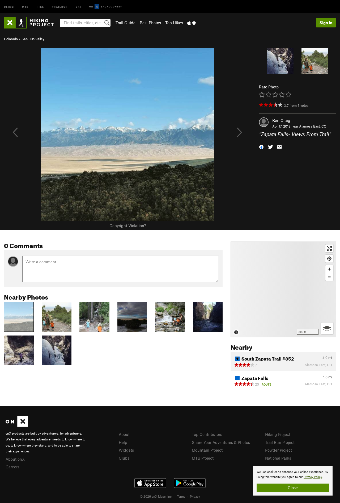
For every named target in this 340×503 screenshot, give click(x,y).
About (124, 434)
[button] (261, 147)
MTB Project (203, 458)
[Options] (327, 328)
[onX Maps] (17, 425)
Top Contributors (207, 434)
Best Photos (150, 22)
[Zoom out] (329, 277)
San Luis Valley (33, 39)
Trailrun (60, 6)
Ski (78, 6)
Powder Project (278, 450)
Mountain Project (207, 450)
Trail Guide (125, 22)
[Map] (283, 289)
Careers (12, 466)
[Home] (31, 22)
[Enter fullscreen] (329, 248)
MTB (25, 6)
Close (293, 487)
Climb (9, 6)
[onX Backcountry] (105, 7)
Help (123, 442)
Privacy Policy (313, 477)
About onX (15, 459)
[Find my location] (329, 259)
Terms (181, 496)
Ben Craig (281, 120)
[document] (293, 480)
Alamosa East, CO (312, 126)
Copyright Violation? (127, 225)
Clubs (124, 458)
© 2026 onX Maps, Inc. (156, 496)
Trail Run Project (280, 442)
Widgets (126, 450)
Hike (40, 6)
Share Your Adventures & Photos (221, 442)
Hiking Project (277, 434)
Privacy (195, 496)
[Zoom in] (329, 269)
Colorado (11, 39)
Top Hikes (174, 22)
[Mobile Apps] (191, 22)
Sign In (326, 22)
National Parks (278, 458)
